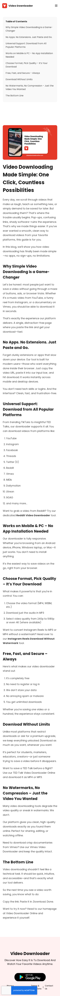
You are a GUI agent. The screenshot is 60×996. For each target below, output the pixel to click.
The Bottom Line (14, 95)
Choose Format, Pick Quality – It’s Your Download (27, 65)
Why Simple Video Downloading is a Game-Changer (29, 29)
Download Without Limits (19, 79)
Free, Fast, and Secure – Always (23, 73)
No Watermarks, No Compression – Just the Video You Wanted (30, 87)
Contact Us (49, 987)
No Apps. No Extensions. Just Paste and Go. (29, 37)
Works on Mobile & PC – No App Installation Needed (29, 55)
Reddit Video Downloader (33, 515)
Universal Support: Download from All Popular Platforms (26, 45)
